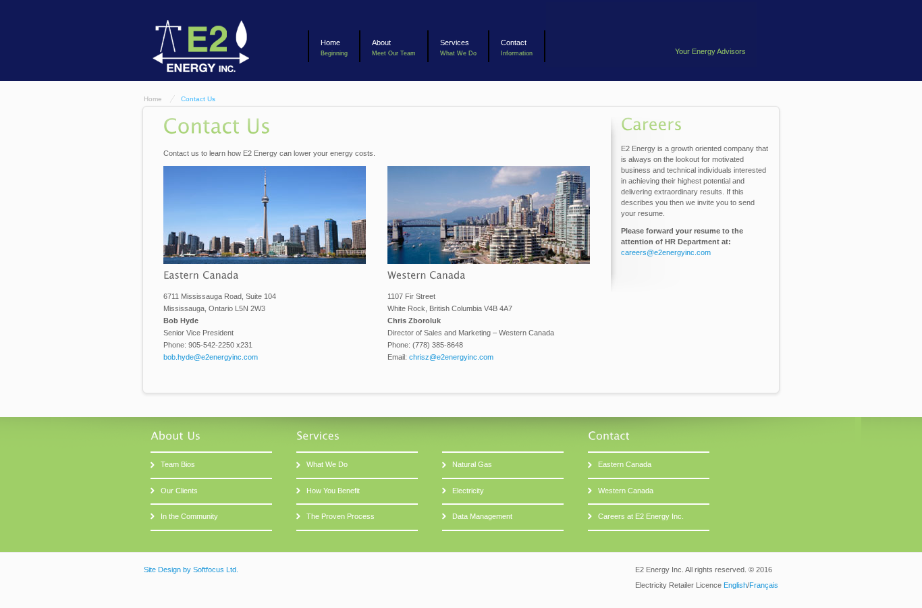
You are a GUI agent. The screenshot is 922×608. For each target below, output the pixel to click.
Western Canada (625, 491)
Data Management (482, 516)
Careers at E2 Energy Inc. (641, 516)
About (381, 42)
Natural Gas (472, 464)
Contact (513, 42)
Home (330, 42)
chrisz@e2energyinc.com (451, 357)
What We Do (327, 464)
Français (763, 585)
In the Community (189, 516)
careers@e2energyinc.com (666, 252)
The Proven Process (340, 516)
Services (454, 42)
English (735, 585)
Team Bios (178, 464)
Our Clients (179, 491)
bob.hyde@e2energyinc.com (210, 357)
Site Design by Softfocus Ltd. (191, 569)
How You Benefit (333, 491)
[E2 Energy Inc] (199, 76)
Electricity (468, 491)
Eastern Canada (624, 464)
